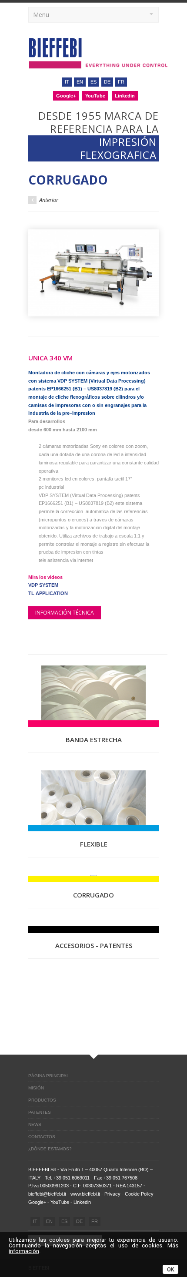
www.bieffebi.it (85, 1193)
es (93, 81)
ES (64, 1221)
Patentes (39, 1112)
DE (79, 1221)
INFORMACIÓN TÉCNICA (64, 612)
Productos (42, 1100)
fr (121, 81)
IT (35, 1221)
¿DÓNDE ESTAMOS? (50, 1148)
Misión (36, 1087)
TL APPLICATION (48, 593)
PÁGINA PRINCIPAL (48, 1075)
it (67, 81)
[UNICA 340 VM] (93, 272)
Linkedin (125, 95)
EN (49, 1221)
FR (94, 1221)
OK (170, 1270)
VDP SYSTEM (43, 585)
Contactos (41, 1136)
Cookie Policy (139, 1193)
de (107, 81)
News (34, 1124)
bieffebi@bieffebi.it (47, 1193)
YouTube (95, 95)
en (80, 81)
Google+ (66, 95)
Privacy (112, 1193)
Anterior (48, 200)
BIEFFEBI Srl (42, 1169)
